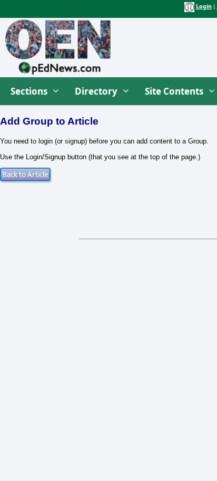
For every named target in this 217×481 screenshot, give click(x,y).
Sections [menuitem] (29, 91)
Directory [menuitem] (96, 91)
